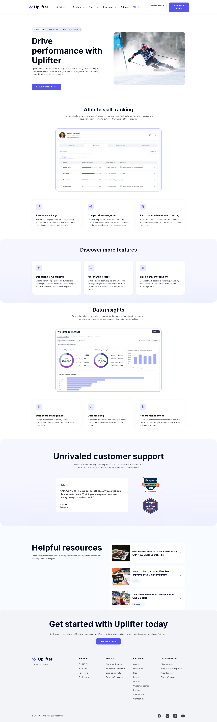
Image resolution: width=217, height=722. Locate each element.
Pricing (124, 7)
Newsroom (138, 668)
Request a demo (179, 7)
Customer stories (141, 686)
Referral (136, 690)
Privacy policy (166, 664)
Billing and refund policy (171, 668)
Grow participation (114, 664)
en (134, 7)
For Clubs (83, 668)
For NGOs (83, 664)
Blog (135, 673)
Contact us (138, 699)
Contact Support (156, 6)
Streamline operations (116, 668)
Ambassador (138, 694)
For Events (84, 677)
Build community (113, 673)
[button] (62, 7)
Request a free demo (46, 87)
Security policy (167, 673)
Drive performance (114, 677)
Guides (136, 681)
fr (139, 7)
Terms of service (168, 677)
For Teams (83, 673)
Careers (136, 664)
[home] (38, 7)
